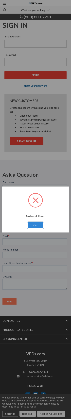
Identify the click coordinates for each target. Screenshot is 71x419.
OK (35, 225)
